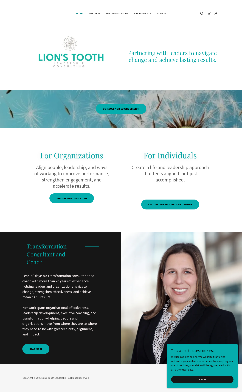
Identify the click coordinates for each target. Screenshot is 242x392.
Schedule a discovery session (121, 108)
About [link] (79, 13)
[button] (162, 13)
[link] (208, 13)
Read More (35, 349)
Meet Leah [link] (94, 13)
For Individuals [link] (142, 13)
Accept (202, 379)
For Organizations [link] (117, 13)
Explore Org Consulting (72, 198)
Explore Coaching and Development (170, 204)
